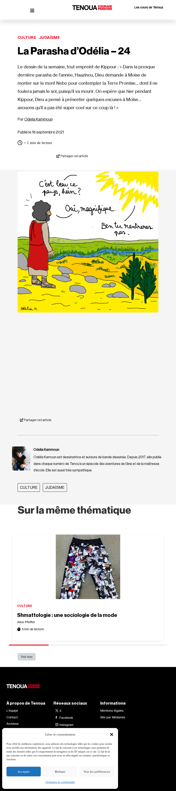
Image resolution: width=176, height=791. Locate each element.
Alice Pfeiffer (26, 622)
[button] (111, 734)
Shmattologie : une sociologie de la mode (67, 615)
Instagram (66, 725)
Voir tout (26, 656)
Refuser (60, 771)
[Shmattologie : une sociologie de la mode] (88, 567)
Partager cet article (74, 156)
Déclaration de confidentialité (60, 782)
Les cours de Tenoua (148, 7)
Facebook (66, 717)
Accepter (24, 771)
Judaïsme (49, 37)
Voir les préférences (96, 771)
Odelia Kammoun (38, 119)
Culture (27, 37)
